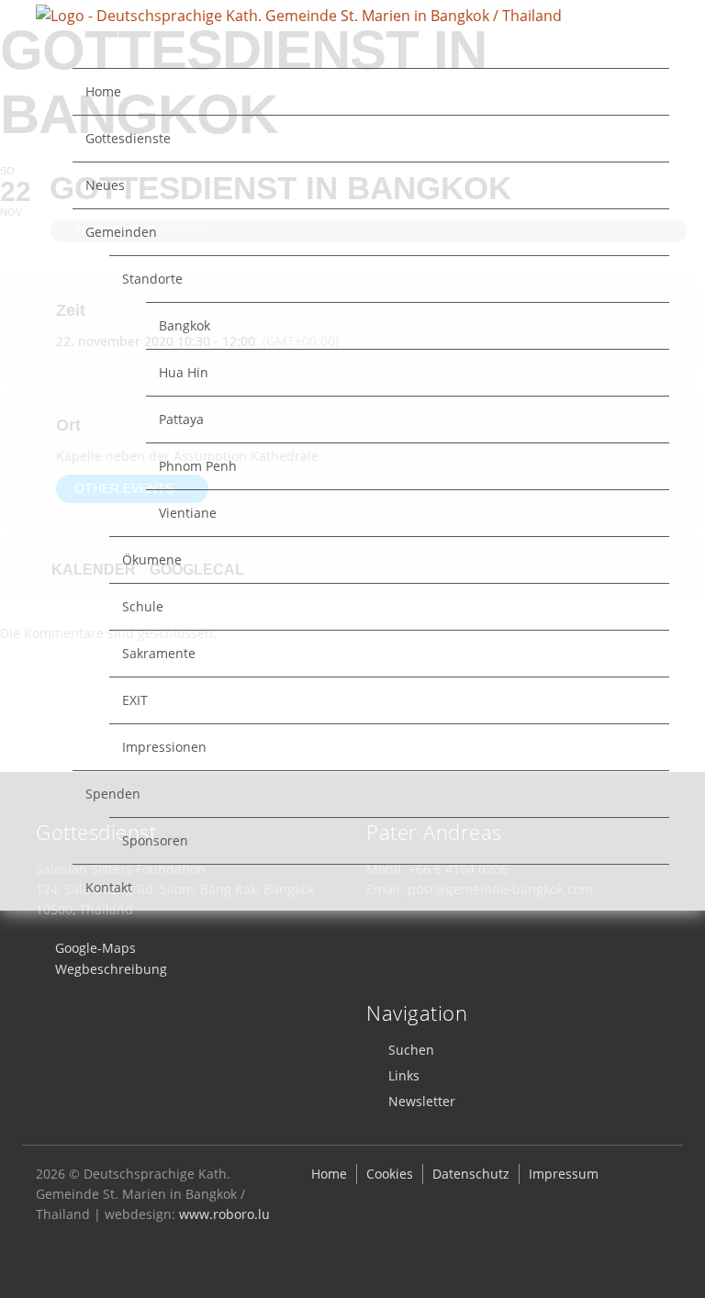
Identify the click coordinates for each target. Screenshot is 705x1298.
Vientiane (188, 512)
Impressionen (164, 746)
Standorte (152, 278)
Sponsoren (155, 840)
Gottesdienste (128, 138)
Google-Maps (95, 948)
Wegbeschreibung (111, 969)
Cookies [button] (389, 1173)
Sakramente (159, 653)
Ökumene (152, 559)
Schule (142, 606)
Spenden (112, 793)
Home (103, 91)
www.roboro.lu (224, 1214)
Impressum (564, 1173)
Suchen (411, 1049)
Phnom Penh (198, 466)
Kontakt (108, 887)
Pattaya (181, 419)
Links (404, 1075)
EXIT (135, 700)
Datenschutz (470, 1173)
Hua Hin (183, 372)
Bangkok (184, 325)
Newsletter (421, 1101)
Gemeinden (121, 232)
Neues (105, 185)
